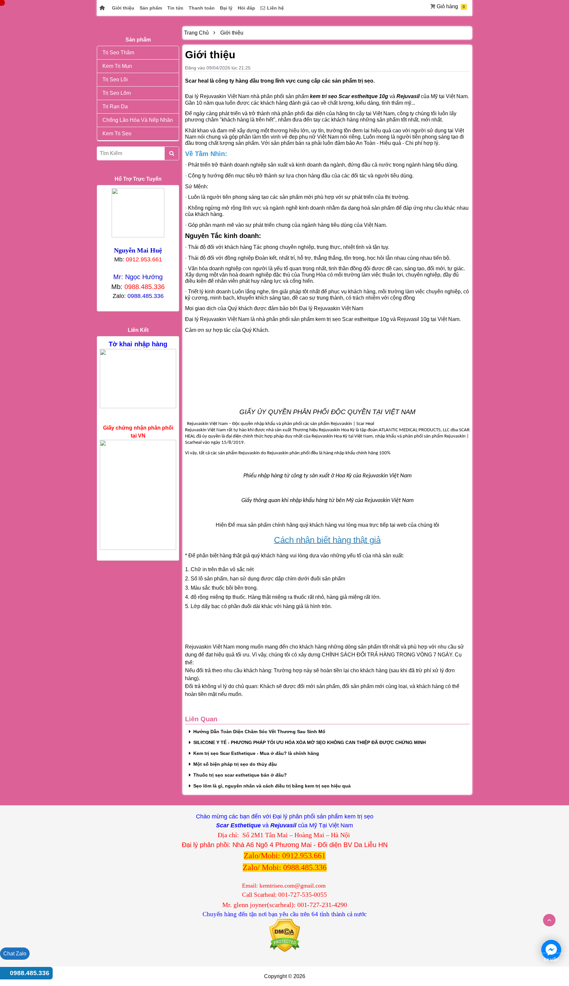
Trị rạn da (115, 106)
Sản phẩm (151, 8)
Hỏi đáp (246, 8)
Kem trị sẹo (116, 133)
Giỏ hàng (447, 6)
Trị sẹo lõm (116, 93)
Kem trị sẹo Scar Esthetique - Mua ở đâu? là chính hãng (256, 753)
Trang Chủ (196, 33)
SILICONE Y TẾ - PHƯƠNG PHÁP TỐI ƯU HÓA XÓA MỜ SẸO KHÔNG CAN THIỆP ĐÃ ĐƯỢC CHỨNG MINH (309, 742)
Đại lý (226, 8)
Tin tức (175, 8)
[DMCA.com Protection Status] (284, 935)
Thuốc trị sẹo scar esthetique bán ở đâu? (240, 775)
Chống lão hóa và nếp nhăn (137, 120)
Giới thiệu (123, 8)
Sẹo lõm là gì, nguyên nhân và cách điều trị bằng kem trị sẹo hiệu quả (272, 785)
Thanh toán (202, 8)
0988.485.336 (29, 973)
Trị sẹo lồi (115, 79)
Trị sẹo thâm (118, 52)
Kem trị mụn (117, 66)
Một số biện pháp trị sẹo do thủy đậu (235, 764)
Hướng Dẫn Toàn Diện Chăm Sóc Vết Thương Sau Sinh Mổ (259, 731)
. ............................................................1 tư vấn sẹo (551, 950)
